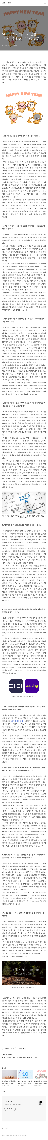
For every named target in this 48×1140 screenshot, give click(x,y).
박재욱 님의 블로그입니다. (13, 1104)
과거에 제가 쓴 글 (17, 721)
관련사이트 (5, 1128)
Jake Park (6, 3)
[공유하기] (10, 1048)
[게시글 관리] (13, 1048)
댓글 (3, 1091)
